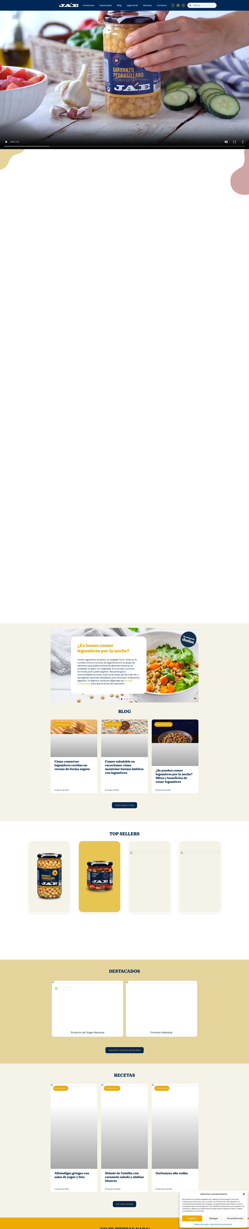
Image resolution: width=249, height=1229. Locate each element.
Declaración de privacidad (221, 1224)
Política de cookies (201, 1224)
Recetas (147, 5)
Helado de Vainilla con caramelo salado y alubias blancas (124, 1177)
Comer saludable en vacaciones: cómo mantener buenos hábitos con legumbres (124, 767)
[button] (244, 1194)
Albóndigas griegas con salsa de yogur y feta (71, 1175)
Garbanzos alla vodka (172, 1173)
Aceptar (192, 1218)
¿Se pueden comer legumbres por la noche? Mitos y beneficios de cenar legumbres (174, 776)
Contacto (162, 5)
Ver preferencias (235, 1218)
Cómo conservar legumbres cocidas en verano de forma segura (72, 765)
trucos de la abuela (93, 679)
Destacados (105, 5)
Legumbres (132, 5)
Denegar (213, 1218)
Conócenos (88, 5)
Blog (119, 5)
